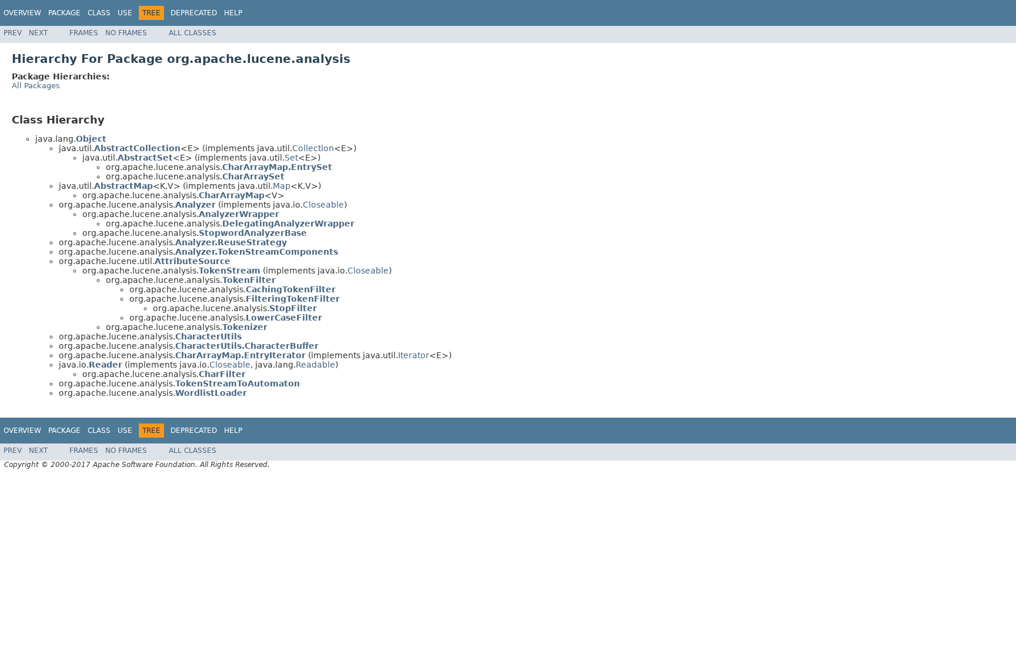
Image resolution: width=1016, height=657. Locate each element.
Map (281, 186)
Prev (13, 33)
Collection (313, 148)
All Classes (192, 33)
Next (38, 33)
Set (291, 157)
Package (64, 13)
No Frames (126, 33)
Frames (83, 33)
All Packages (36, 85)
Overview (22, 13)
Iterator (413, 355)
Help (233, 13)
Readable (315, 364)
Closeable (323, 204)
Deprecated (194, 13)
